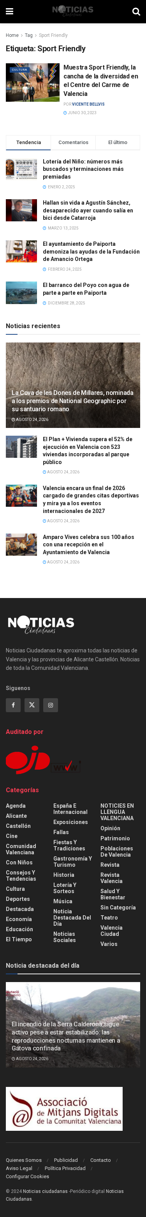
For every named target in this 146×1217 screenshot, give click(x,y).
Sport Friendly (53, 35)
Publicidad (66, 1160)
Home (12, 35)
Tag (29, 35)
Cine (12, 836)
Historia (63, 875)
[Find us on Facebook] (13, 705)
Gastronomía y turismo (72, 861)
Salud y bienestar (112, 894)
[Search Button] (136, 11)
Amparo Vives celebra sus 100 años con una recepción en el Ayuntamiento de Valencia (88, 544)
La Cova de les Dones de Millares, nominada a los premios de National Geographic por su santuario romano (73, 401)
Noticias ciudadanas (45, 1191)
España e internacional (70, 809)
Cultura (19, 69)
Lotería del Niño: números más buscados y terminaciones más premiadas (83, 169)
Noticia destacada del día (72, 917)
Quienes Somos (24, 1160)
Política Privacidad (65, 1168)
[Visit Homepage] (73, 11)
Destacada (20, 909)
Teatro (109, 917)
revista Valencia (111, 878)
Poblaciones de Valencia (116, 851)
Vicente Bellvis (88, 104)
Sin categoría (118, 907)
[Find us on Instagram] (50, 705)
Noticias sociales (64, 937)
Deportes (18, 899)
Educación (19, 929)
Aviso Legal (19, 1168)
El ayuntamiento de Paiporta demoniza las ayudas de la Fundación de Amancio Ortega (91, 251)
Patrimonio (115, 838)
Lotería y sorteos (64, 888)
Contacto (100, 1160)
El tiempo (19, 939)
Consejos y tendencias (21, 875)
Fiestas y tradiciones (69, 845)
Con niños (19, 862)
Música (62, 901)
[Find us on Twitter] (32, 705)
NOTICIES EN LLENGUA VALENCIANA (117, 812)
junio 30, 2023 (82, 113)
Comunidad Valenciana (21, 849)
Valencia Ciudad (111, 931)
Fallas (61, 832)
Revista (110, 865)
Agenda (16, 806)
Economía (19, 919)
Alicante (16, 816)
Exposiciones (70, 822)
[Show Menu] (9, 11)
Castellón (18, 826)
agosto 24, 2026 (31, 419)
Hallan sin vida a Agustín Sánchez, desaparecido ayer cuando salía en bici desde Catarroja (88, 210)
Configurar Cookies (27, 1176)
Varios (109, 944)
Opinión (110, 828)
